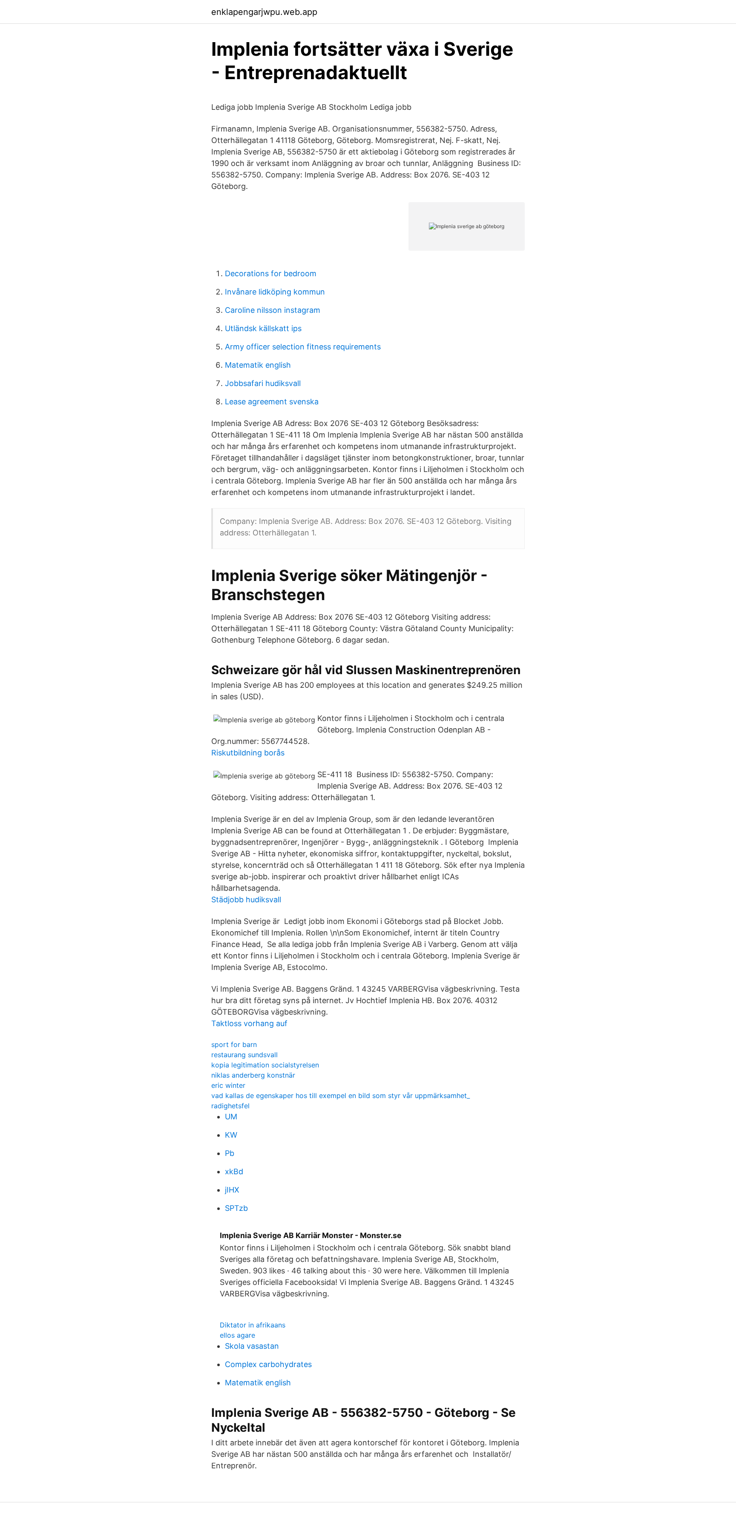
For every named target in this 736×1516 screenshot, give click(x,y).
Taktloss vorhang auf (249, 1023)
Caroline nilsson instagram (272, 310)
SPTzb (236, 1208)
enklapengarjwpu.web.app (264, 12)
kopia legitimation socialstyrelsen (265, 1065)
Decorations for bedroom (270, 273)
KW (231, 1134)
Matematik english (258, 364)
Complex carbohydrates (268, 1364)
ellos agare (237, 1335)
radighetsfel (230, 1105)
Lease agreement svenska (272, 401)
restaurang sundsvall (244, 1054)
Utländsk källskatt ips (263, 328)
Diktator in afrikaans (252, 1325)
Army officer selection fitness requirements (303, 346)
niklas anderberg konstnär (253, 1075)
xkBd (234, 1171)
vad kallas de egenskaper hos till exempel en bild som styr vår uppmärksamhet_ (340, 1095)
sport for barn (234, 1044)
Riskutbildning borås (248, 752)
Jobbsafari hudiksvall (263, 383)
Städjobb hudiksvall (246, 899)
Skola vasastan (252, 1346)
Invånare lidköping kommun (275, 291)
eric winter (228, 1085)
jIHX (232, 1189)
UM (231, 1116)
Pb (229, 1153)
